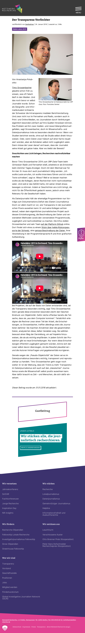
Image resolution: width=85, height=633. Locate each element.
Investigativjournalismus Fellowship (18, 539)
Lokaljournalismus (50, 494)
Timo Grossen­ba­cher (22, 88)
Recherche (47, 489)
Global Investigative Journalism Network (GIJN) (21, 598)
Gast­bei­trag (29, 24)
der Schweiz (24, 231)
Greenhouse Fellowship (13, 549)
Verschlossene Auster (52, 535)
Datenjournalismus (51, 499)
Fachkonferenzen (10, 499)
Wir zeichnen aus (51, 524)
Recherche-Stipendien (12, 530)
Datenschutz (17, 627)
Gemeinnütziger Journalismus (56, 504)
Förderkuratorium (10, 592)
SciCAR (5, 494)
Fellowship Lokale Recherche (15, 535)
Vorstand (6, 569)
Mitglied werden (9, 587)
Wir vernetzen (9, 483)
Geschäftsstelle (9, 573)
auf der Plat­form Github (52, 224)
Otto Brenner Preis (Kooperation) (58, 539)
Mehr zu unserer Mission (30, 447)
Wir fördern (8, 524)
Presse (33, 627)
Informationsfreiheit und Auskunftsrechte (53, 514)
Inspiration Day (9, 508)
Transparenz (8, 564)
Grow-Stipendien (10, 544)
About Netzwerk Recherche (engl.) (58, 627)
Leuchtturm (47, 530)
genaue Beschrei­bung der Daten (50, 231)
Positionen (7, 578)
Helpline (46, 508)
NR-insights (7, 513)
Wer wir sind (8, 558)
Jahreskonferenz (10, 489)
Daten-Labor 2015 (19, 29)
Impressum (26, 627)
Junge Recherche (10, 504)
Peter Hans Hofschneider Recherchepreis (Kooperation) (56, 545)
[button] (5, 628)
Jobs (4, 583)
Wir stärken (48, 483)
